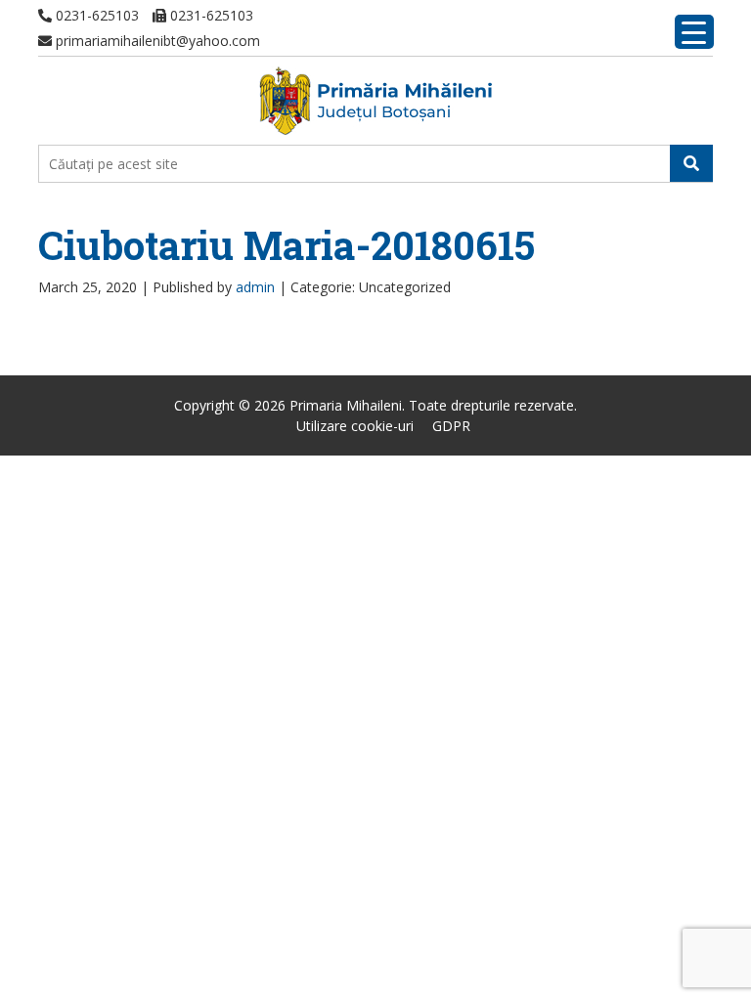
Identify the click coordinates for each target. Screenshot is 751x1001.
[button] (691, 163)
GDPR (451, 425)
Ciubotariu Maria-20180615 (286, 245)
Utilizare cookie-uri (355, 425)
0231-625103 (95, 15)
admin (255, 287)
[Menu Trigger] (694, 32)
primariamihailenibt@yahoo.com (156, 40)
